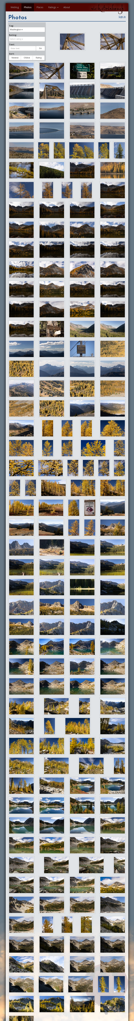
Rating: (13, 35)
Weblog (15, 7)
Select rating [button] (15, 39)
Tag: (11, 25)
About (66, 7)
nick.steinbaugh (107, 8)
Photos (28, 7)
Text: (12, 44)
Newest (15, 57)
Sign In (122, 16)
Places (39, 7)
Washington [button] (15, 29)
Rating (39, 57)
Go (40, 48)
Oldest (27, 57)
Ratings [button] (52, 7)
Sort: (12, 53)
